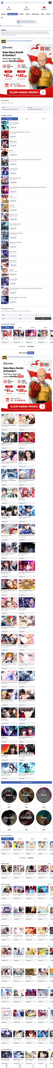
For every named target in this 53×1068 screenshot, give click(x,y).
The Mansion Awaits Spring (30, 914)
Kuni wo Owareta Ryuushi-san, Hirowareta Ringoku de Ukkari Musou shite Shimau (18, 894)
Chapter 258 (4, 705)
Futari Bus (3, 498)
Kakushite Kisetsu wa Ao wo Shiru (18, 849)
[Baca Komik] (2, 2)
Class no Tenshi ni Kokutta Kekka (30, 849)
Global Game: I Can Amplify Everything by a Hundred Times (9, 480)
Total (43, 118)
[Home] (6, 1065)
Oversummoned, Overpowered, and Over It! (19, 132)
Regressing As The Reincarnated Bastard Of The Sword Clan (18, 1059)
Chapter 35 (4, 778)
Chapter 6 (21, 741)
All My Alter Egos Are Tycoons (8, 553)
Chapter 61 (40, 1043)
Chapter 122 (13, 191)
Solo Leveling (12, 251)
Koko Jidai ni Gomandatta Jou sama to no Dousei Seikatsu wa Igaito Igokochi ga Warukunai (43, 935)
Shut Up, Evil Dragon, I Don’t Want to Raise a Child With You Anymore (25, 288)
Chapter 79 (28, 981)
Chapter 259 (4, 760)
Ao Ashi (11, 196)
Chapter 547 (4, 539)
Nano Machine (12, 260)
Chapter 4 (4, 939)
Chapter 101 (16, 1001)
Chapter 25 (16, 960)
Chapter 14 (21, 448)
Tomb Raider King (13, 168)
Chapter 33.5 (41, 981)
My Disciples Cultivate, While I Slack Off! (9, 590)
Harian (26, 118)
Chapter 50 (4, 650)
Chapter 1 (4, 853)
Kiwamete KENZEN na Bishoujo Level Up (6, 935)
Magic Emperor (13, 141)
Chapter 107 (13, 292)
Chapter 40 (21, 558)
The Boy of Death (22, 719)
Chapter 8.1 (4, 981)
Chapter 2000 (13, 219)
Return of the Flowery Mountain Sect (27, 700)
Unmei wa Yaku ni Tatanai (6, 849)
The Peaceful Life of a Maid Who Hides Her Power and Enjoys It (9, 425)
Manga (20, 327)
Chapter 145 (41, 342)
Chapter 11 (4, 919)
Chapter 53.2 (41, 877)
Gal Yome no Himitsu (23, 645)
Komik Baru (31, 858)
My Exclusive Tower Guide (25, 517)
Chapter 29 (28, 919)
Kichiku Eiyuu (4, 337)
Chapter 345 (22, 723)
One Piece (11, 205)
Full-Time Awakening (14, 123)
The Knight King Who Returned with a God (27, 535)
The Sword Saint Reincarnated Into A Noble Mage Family (27, 774)
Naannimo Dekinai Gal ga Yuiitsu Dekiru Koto (6, 1017)
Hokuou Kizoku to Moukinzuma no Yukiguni (27, 480)
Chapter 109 (16, 1063)
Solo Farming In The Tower (30, 1059)
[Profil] (46, 1065)
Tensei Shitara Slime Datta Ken (43, 337)
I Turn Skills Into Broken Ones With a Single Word (27, 443)
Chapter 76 (28, 898)
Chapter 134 (22, 521)
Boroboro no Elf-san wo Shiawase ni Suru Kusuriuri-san (6, 956)
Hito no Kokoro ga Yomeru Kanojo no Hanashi (27, 664)
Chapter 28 (21, 760)
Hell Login (3, 737)
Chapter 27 (4, 898)
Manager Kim (4, 719)
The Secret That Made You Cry (43, 997)
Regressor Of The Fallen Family (30, 1038)
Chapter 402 (13, 274)
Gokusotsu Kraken (17, 873)
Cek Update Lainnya (26, 782)
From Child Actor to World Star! (18, 956)
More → (49, 863)
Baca (9, 807)
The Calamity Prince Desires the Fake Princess (27, 425)
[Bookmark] (19, 1065)
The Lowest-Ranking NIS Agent (26, 755)
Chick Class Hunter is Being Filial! (8, 608)
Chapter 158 (13, 127)
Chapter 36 (4, 686)
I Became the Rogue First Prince (8, 645)
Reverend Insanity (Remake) (6, 873)
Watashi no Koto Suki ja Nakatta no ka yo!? (18, 914)
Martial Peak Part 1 (13, 214)
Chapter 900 (13, 145)
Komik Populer (30, 346)
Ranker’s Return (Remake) (7, 700)
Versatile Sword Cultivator (43, 894)
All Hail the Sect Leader (6, 535)
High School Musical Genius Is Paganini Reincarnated (6, 997)
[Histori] (33, 1065)
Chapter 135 (16, 1022)
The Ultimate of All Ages (15, 178)
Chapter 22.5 (5, 960)
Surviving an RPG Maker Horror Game (27, 737)
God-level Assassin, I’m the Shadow (17, 297)
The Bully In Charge (5, 517)
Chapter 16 (21, 429)
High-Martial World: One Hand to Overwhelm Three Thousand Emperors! (43, 1038)
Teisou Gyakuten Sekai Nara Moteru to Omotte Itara (6, 976)
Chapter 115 (4, 342)
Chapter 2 (4, 466)
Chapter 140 (29, 939)
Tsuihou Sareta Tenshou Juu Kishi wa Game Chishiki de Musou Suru (25, 159)
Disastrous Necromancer (15, 224)
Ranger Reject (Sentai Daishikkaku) (30, 1017)
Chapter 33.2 (17, 898)
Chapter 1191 (13, 210)
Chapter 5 (21, 484)
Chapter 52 (4, 448)
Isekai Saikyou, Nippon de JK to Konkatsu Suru (43, 1017)
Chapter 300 (13, 228)
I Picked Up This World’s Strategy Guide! (9, 664)
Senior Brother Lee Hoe (6, 774)
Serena (20, 462)
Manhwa (33, 327)
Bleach (10, 150)
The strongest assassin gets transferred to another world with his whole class (27, 187)
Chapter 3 (21, 668)
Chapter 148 (29, 1043)
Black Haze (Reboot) (23, 682)
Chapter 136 (13, 301)
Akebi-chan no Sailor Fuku (43, 849)
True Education (4, 755)
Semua (7, 327)
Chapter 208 (13, 237)
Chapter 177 (22, 705)
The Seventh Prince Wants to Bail (6, 1038)
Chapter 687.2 (13, 154)
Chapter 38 (4, 429)
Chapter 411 (13, 173)
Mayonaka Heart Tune (18, 337)
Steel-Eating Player (5, 1059)
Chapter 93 (4, 594)
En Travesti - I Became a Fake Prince (6, 894)
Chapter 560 (13, 182)
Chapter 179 (22, 539)
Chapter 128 (16, 342)
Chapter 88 (12, 136)
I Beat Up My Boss (17, 1038)
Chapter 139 (22, 466)
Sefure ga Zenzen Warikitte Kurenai (9, 462)
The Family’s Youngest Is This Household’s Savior (9, 682)
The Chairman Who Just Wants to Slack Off (18, 976)
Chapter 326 (13, 265)
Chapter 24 (16, 981)
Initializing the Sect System (7, 443)
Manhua (45, 327)
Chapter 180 (13, 256)
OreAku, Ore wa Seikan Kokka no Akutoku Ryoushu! (43, 873)
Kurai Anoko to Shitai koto (18, 997)
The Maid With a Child (23, 627)
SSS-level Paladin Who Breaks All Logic (27, 590)
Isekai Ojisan (28, 976)
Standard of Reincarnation (15, 242)
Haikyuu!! (11, 270)
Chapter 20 (21, 631)
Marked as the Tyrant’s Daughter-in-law (30, 956)
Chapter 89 (12, 283)
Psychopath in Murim (23, 553)
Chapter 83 (4, 613)
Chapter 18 (4, 668)
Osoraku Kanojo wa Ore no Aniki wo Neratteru (43, 976)
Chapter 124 (29, 1022)
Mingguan (9, 118)
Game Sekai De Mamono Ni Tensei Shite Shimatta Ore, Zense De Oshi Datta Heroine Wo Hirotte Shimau (30, 873)
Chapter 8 (4, 741)
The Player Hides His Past (18, 1017)
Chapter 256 (4, 723)
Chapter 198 (4, 521)
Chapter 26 (16, 919)
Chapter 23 (28, 960)
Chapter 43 (4, 503)
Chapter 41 (16, 877)
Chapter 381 (13, 200)
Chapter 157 (22, 594)
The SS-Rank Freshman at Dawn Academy (30, 997)
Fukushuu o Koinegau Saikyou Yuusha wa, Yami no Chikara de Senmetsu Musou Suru (30, 935)
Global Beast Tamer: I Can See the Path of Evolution (30, 894)
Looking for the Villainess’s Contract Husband (43, 914)
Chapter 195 (13, 246)
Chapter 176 (13, 164)
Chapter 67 (21, 650)
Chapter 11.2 (29, 877)
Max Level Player (13, 279)
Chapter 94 (4, 558)
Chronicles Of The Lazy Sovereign (43, 1059)
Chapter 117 (41, 898)
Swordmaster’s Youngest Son (16, 233)
